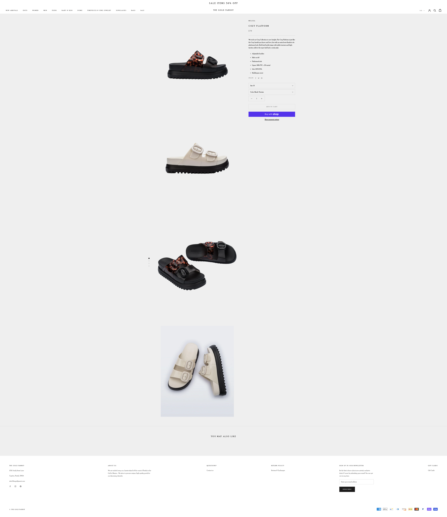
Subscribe (347, 489)
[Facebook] (255, 78)
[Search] (435, 10)
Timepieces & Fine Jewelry (99, 10)
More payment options (272, 119)
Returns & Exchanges (278, 470)
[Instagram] (15, 486)
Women (35, 10)
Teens (54, 10)
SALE (142, 10)
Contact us (210, 470)
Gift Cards (431, 470)
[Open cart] (440, 10)
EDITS (25, 10)
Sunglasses (121, 10)
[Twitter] (258, 78)
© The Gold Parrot (17, 509)
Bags (133, 10)
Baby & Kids (67, 10)
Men (45, 10)
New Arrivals (12, 10)
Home (80, 10)
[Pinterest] (261, 78)
